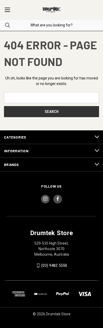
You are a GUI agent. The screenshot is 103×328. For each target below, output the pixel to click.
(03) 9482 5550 (54, 265)
